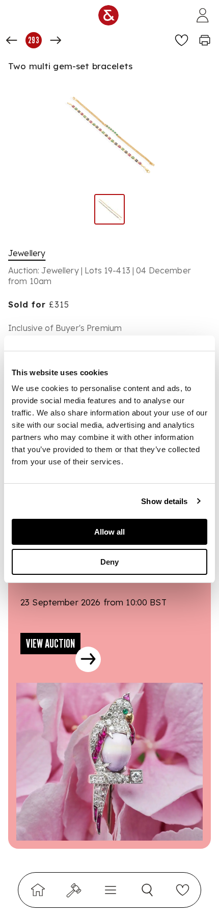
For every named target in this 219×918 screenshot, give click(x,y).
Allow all (109, 531)
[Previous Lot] (11, 40)
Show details (164, 501)
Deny (109, 562)
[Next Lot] (55, 40)
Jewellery (26, 253)
